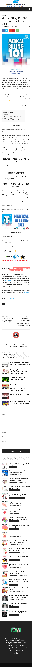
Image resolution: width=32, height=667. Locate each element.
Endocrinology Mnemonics (14, 591)
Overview (6, 114)
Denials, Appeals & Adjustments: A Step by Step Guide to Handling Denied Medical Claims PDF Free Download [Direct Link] (23, 322)
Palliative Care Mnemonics (14, 544)
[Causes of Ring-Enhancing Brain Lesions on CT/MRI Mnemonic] (5, 613)
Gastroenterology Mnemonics (15, 482)
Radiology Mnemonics (13, 599)
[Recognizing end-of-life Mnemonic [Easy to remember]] (5, 551)
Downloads (8, 13)
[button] (30, 9)
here (17, 653)
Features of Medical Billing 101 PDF (12, 116)
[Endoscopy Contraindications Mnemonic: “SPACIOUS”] (5, 574)
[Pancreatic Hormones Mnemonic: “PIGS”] (5, 590)
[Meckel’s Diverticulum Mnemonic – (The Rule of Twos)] (5, 481)
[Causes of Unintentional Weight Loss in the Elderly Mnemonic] (5, 543)
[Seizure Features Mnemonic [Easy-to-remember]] (5, 535)
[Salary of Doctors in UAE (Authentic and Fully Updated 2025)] (5, 473)
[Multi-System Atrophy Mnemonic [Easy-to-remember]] (5, 566)
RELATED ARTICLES (9, 354)
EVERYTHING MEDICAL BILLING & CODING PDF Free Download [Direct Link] (8, 320)
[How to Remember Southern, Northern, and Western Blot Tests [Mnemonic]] (5, 582)
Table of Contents (8, 118)
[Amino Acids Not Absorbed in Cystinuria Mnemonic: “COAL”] (5, 496)
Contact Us (26, 292)
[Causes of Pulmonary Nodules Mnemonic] (5, 606)
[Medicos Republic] (16, 3)
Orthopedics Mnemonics (14, 490)
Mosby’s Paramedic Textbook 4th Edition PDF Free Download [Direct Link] (20, 364)
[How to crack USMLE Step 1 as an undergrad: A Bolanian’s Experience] (5, 465)
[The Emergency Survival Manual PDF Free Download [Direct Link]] (5, 396)
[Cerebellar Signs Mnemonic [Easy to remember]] (5, 527)
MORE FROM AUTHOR (10, 358)
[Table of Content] (22, 112)
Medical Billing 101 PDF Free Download (13, 120)
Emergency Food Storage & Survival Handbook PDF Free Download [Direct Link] (18, 371)
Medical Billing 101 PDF (11, 303)
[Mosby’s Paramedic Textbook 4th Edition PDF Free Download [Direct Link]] (5, 364)
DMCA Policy (9, 280)
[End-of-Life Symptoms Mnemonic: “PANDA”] (5, 558)
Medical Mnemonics (13, 584)
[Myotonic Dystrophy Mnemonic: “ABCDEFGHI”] (5, 512)
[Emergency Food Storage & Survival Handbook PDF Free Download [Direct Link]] (5, 371)
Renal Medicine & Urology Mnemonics (16, 497)
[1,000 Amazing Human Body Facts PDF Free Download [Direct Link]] (5, 403)
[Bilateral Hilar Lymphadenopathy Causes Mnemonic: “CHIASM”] (5, 598)
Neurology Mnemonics (13, 505)
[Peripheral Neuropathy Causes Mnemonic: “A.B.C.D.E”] (5, 504)
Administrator (6, 26)
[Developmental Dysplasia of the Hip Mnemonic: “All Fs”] (5, 489)
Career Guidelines (12, 466)
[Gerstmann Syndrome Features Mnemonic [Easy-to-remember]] (5, 520)
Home (3, 13)
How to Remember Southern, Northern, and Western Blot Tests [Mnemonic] (19, 581)
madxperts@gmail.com (19, 657)
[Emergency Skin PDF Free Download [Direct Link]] (5, 379)
